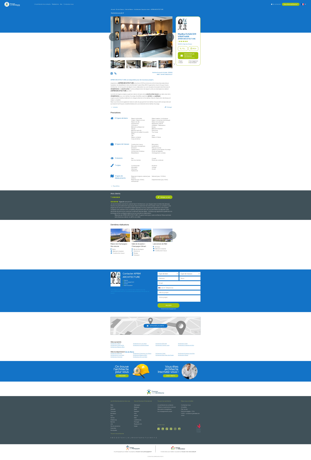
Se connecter (276, 4)
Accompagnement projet (165, 411)
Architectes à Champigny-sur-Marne (142, 353)
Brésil (135, 409)
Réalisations (55, 4)
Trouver (122, 376)
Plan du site (184, 409)
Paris (112, 405)
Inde (135, 413)
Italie (135, 418)
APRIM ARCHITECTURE (157, 9)
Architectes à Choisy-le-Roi (117, 345)
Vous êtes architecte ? (291, 4)
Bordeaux (113, 413)
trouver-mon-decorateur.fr (189, 451)
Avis (61, 4)
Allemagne (137, 405)
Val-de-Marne (129, 9)
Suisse (135, 426)
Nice (112, 415)
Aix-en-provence (115, 426)
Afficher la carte (157, 326)
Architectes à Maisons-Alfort (117, 347)
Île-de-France (120, 9)
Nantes (113, 418)
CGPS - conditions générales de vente (190, 414)
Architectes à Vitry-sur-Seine (140, 357)
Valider (168, 305)
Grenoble (113, 428)
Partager (169, 107)
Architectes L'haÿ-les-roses (142, 9)
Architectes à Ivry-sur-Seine (140, 343)
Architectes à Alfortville (161, 343)
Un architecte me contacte (42, 4)
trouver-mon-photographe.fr (144, 451)
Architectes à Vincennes (116, 357)
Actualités (184, 407)
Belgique (136, 407)
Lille (112, 424)
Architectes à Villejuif (116, 343)
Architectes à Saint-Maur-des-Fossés (165, 355)
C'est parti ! (170, 376)
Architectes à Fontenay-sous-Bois (186, 353)
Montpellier (114, 430)
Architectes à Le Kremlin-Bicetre (141, 345)
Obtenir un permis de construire (167, 407)
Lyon (112, 407)
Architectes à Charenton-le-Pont (186, 345)
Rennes (113, 422)
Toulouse (113, 411)
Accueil (113, 9)
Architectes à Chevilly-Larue (162, 345)
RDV (194, 48)
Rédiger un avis (165, 197)
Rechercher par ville (117, 13)
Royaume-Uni (138, 424)
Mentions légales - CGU (188, 411)
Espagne (136, 411)
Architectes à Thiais (182, 343)
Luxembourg (137, 420)
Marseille (113, 409)
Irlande (136, 415)
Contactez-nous (68, 4)
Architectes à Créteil (160, 353)
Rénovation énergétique (164, 409)
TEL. (183, 48)
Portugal (136, 422)
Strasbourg (114, 420)
